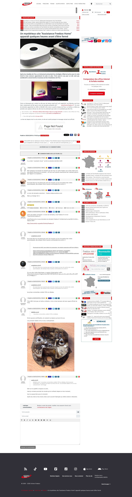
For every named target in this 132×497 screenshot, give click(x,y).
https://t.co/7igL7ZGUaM (55, 111)
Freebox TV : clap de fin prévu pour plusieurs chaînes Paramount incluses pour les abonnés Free (98, 318)
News (78, 25)
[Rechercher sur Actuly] (108, 269)
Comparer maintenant (96, 93)
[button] (21, 420)
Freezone (86, 10)
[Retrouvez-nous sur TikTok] (35, 469)
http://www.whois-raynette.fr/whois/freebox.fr (40, 223)
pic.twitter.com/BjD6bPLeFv (54, 113)
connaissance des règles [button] (44, 407)
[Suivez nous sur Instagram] (76, 469)
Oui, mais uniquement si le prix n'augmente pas (97, 330)
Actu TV (86, 298)
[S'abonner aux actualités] (78, 135)
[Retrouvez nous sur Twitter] (56, 469)
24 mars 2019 (39, 116)
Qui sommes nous (67, 476)
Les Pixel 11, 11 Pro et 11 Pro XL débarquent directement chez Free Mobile (42, 20)
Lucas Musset (45, 135)
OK (108, 12)
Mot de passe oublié (102, 14)
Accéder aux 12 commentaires (50, 147)
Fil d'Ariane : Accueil (27, 490)
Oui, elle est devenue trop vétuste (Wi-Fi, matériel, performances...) (95, 328)
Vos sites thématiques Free (92, 246)
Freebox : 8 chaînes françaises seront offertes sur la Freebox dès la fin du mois (99, 311)
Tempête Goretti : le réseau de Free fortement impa (99, 175)
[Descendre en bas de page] (56, 158)
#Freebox (35, 111)
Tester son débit (70, 207)
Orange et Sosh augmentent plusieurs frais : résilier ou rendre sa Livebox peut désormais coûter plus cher (99, 123)
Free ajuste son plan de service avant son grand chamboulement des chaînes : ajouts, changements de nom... (99, 120)
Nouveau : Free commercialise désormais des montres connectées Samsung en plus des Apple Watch (99, 114)
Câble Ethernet (89, 218)
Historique (60, 207)
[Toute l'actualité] (76, 17)
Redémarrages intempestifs (93, 211)
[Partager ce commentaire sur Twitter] (53, 158)
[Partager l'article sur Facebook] (71, 135)
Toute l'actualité (28, 17)
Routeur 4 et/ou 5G (90, 221)
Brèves (78, 20)
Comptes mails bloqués (92, 214)
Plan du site (89, 476)
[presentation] (21, 420)
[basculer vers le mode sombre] (91, 3)
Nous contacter (79, 476)
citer (50, 158)
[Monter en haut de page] (59, 158)
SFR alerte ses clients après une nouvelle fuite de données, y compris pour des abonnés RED (99, 125)
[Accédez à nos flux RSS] (26, 469)
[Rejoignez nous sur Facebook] (66, 469)
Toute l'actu (37, 490)
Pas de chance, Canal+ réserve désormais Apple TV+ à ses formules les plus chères (45, 22)
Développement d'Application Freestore (96, 216)
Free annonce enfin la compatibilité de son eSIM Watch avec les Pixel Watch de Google (46, 23)
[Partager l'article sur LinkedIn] (75, 135)
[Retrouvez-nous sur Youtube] (46, 469)
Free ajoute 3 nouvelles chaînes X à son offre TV (99, 313)
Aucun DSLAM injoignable (105, 274)
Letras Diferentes (90, 209)
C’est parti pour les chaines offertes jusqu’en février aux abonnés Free (98, 308)
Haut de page (105, 484)
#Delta (40, 111)
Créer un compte (85, 14)
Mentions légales (55, 476)
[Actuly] (86, 267)
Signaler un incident (104, 280)
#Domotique (45, 111)
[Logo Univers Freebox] (27, 3)
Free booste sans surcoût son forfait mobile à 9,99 (99, 179)
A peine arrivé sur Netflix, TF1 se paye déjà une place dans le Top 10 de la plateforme (99, 302)
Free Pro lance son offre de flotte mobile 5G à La (98, 180)
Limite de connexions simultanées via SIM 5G (97, 205)
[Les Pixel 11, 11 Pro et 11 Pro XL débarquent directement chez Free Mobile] (83, 104)
